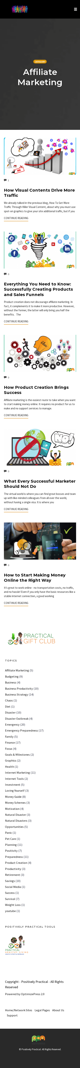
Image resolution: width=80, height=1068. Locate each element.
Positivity (11, 850)
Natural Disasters (16, 820)
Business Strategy (16, 694)
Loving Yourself (15, 790)
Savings (10, 881)
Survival (10, 899)
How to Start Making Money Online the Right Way (34, 578)
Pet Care (10, 839)
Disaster (10, 712)
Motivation (12, 809)
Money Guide (13, 796)
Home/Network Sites (18, 1010)
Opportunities (14, 827)
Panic (8, 832)
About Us (58, 1010)
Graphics (10, 760)
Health (9, 766)
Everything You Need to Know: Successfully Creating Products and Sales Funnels (38, 289)
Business (10, 682)
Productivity (13, 869)
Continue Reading (16, 218)
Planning (11, 845)
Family (9, 736)
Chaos (9, 700)
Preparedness (14, 857)
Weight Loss (13, 905)
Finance (10, 742)
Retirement (12, 875)
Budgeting (12, 676)
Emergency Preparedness (21, 730)
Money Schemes (15, 802)
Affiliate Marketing (17, 670)
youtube (10, 911)
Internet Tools (14, 779)
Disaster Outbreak (16, 718)
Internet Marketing (17, 772)
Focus (8, 748)
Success (10, 893)
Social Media (13, 887)
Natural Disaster (15, 814)
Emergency (12, 724)
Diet (7, 706)
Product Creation (16, 863)
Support (12, 1015)
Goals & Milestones (17, 754)
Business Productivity (19, 688)
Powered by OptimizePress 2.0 (24, 994)
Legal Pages (42, 1010)
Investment (12, 784)
